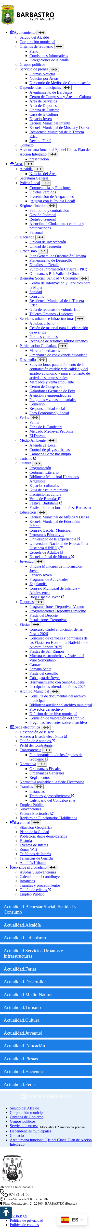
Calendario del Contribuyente (52, 800)
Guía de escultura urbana (48, 490)
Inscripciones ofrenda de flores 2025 (57, 686)
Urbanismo (28, 251)
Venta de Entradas (43, 499)
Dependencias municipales (40, 87)
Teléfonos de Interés (35, 854)
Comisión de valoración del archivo (56, 718)
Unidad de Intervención (47, 242)
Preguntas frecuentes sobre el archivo (58, 722)
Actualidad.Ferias (20, 969)
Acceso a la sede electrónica (42, 736)
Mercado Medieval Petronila (51, 431)
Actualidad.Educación (24, 1045)
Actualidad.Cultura (21, 1020)
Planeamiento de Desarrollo (50, 260)
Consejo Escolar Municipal (50, 530)
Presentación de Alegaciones (51, 196)
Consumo (36, 296)
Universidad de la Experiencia (53, 539)
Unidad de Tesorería (45, 246)
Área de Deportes (43, 105)
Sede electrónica (27, 727)
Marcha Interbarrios (44, 350)
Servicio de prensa (34, 69)
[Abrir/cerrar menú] (2, 3)
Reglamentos (39, 777)
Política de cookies (24, 1225)
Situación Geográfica (36, 827)
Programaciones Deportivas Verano (56, 606)
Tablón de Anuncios (36, 741)
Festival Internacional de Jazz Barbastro (60, 507)
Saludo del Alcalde (34, 37)
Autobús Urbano (33, 863)
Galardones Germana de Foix (52, 391)
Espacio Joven (40, 119)
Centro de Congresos (45, 386)
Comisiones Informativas (48, 56)
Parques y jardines (43, 337)
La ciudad (22, 822)
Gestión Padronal (42, 215)
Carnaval (36, 664)
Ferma (34, 422)
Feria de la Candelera (45, 427)
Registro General (42, 219)
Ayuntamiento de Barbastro (50, 92)
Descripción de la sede (37, 732)
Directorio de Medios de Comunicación (60, 83)
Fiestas (25, 624)
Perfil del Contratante (36, 745)
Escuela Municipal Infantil (49, 123)
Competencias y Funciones (50, 188)
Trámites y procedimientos (50, 796)
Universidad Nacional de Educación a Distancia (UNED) (58, 545)
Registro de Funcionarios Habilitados (48, 818)
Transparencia (30, 750)
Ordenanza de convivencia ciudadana (58, 355)
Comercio (37, 404)
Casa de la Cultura (43, 114)
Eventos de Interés (34, 845)
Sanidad (35, 292)
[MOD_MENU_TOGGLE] (41, 32)
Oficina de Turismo (44, 110)
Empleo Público (32, 805)
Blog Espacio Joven (45, 597)
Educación (28, 512)
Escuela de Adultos (44, 552)
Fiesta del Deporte (43, 615)
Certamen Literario (44, 472)
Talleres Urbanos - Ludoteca (51, 314)
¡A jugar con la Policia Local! (52, 201)
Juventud (27, 561)
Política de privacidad (26, 1220)
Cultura (25, 463)
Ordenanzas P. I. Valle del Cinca (54, 273)
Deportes (27, 602)
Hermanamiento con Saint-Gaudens (57, 682)
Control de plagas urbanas (49, 450)
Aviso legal (18, 1216)
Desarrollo (28, 360)
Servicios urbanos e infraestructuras (47, 318)
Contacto (27, 145)
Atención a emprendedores (50, 395)
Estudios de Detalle (44, 265)
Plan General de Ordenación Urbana (57, 256)
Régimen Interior (33, 205)
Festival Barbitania (44, 503)
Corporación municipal (37, 42)
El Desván (37, 436)
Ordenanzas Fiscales (45, 769)
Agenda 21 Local (42, 445)
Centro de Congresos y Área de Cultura (60, 97)
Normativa (28, 764)
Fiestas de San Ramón (46, 651)
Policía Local (30, 183)
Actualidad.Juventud (23, 1033)
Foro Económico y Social (49, 413)
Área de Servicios (43, 101)
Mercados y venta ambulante (51, 382)
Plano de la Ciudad (34, 832)
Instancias (37, 791)
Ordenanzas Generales (46, 773)
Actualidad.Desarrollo (24, 981)
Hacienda (27, 237)
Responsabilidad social (47, 408)
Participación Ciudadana (38, 346)
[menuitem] (51, 95)
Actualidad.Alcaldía (22, 925)
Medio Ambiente (33, 440)
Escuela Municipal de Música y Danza (59, 127)
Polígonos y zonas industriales (52, 400)
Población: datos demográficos (43, 836)
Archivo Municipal (34, 691)
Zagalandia (38, 584)
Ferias (24, 417)
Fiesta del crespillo (43, 673)
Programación (40, 468)
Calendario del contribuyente (42, 876)
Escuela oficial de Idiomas (50, 557)
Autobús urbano (41, 323)
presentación (39, 159)
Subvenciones (30, 809)
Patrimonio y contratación (49, 210)
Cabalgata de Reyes (44, 678)
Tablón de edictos (34, 890)
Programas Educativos (46, 535)
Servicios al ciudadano (29, 867)
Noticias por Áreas (43, 78)
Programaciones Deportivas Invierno (57, 611)
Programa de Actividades (48, 579)
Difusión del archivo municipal (53, 714)
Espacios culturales (44, 485)
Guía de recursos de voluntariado (54, 309)
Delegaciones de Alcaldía (49, 60)
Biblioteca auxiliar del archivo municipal (60, 705)
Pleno (33, 51)
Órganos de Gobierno (36, 46)
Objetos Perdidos (42, 192)
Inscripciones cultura (45, 494)
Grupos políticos (32, 64)
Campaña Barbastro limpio (50, 454)
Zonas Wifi (28, 849)
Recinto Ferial (40, 141)
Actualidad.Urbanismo (25, 937)
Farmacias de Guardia (36, 858)
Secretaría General (34, 178)
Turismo (26, 458)
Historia (26, 841)
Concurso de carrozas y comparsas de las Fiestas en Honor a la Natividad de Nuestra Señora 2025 (58, 642)
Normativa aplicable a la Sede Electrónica (52, 782)
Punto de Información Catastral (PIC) (58, 269)
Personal (36, 232)
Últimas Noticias (42, 74)
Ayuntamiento (25, 32)
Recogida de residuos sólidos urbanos (58, 341)
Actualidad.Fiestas (21, 1058)
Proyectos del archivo (46, 709)
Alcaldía (26, 169)
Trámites (26, 786)
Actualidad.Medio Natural (28, 994)
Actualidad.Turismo (22, 1007)
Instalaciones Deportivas (48, 620)
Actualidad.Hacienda (23, 1071)
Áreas (18, 164)
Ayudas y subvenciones (38, 872)
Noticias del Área (42, 174)
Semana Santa (40, 669)
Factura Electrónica (35, 813)
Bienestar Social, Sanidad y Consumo (49, 278)
